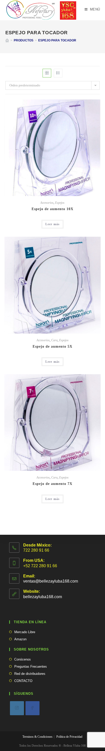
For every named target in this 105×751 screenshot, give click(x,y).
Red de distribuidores (29, 674)
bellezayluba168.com (42, 597)
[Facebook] (32, 708)
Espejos (59, 202)
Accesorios (47, 202)
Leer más (52, 224)
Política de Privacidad (69, 736)
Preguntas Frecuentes (30, 666)
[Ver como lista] (58, 73)
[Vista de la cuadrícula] (47, 73)
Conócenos (22, 659)
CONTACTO (23, 681)
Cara (54, 340)
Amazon (20, 639)
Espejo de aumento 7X (52, 484)
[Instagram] (17, 708)
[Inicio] (7, 40)
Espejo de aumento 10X (52, 209)
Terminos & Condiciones (37, 736)
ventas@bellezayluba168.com (50, 581)
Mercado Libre (24, 632)
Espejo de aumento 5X (52, 346)
